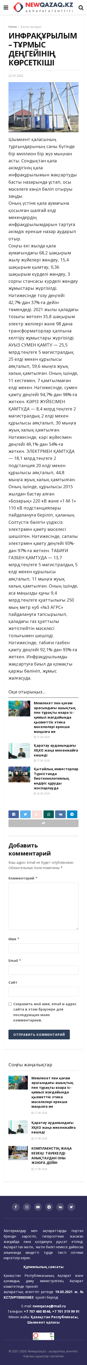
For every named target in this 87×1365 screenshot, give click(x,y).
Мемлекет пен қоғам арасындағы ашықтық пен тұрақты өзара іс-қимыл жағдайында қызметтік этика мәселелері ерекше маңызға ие (55, 717)
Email (14, 960)
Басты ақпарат (31, 27)
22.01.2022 (15, 75)
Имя (14, 939)
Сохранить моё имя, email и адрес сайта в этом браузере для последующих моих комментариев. (45, 1012)
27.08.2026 (43, 737)
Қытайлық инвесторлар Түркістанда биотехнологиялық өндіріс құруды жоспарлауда (56, 778)
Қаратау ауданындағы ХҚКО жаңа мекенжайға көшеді (56, 750)
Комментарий (23, 878)
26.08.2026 (43, 793)
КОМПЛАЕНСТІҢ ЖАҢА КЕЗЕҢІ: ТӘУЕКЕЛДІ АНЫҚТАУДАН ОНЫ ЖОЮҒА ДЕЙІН (51, 1155)
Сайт (12, 982)
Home (12, 27)
